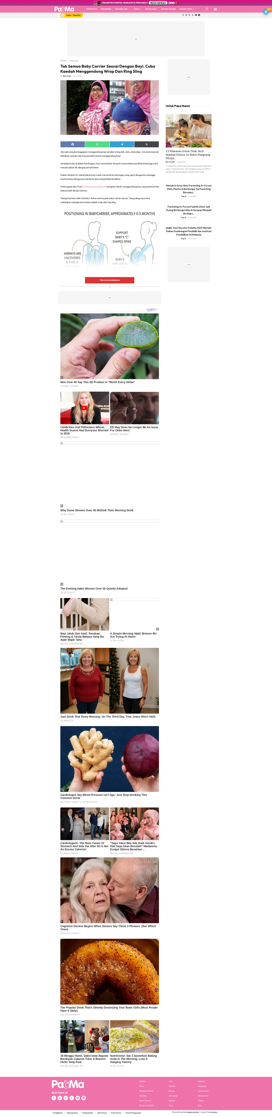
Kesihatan (74, 61)
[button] (207, 9)
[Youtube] (196, 15)
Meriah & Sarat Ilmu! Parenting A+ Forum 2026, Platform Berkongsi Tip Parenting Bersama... (189, 189)
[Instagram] (186, 15)
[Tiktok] (192, 15)
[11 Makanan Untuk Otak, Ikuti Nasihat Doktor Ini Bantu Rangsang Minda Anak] (189, 130)
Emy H (183, 196)
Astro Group (213, 1112)
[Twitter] (189, 15)
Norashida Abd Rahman (94, 186)
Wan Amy (67, 76)
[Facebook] (183, 15)
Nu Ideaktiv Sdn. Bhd (192, 1112)
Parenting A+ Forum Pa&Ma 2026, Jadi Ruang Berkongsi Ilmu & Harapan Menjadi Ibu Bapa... (188, 210)
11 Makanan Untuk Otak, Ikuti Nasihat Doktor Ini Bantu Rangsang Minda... (188, 154)
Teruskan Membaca (109, 280)
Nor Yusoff (170, 162)
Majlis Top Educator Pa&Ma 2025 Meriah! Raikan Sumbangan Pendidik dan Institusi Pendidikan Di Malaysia (189, 231)
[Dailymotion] (199, 15)
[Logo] (64, 9)
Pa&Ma (63, 61)
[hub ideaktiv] (215, 8)
